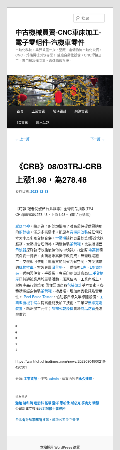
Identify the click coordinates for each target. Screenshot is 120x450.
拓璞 (48, 403)
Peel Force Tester (38, 296)
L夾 (83, 267)
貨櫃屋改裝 (79, 231)
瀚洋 (55, 403)
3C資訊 (22, 122)
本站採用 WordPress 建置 (60, 447)
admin (54, 378)
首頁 (20, 111)
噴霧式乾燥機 (62, 308)
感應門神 (22, 226)
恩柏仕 (65, 403)
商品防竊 (88, 308)
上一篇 (22, 139)
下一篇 (97, 139)
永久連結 (85, 378)
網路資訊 (81, 111)
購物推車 (26, 267)
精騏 (96, 403)
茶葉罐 (75, 243)
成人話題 (42, 122)
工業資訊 (38, 111)
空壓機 (60, 238)
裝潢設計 (59, 111)
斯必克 (76, 403)
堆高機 (93, 249)
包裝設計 (74, 285)
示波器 (20, 249)
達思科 (39, 403)
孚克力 (86, 403)
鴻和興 (28, 403)
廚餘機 (24, 231)
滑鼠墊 (57, 267)
